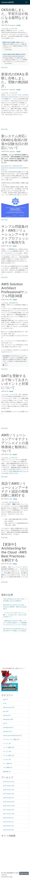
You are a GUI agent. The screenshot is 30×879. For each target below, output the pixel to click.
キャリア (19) (7, 751)
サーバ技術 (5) (7, 763)
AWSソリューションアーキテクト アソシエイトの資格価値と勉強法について (14, 443)
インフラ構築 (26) (8, 747)
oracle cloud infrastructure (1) (12, 735)
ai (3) (4, 703)
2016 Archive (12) (8, 789)
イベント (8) (7, 743)
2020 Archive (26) (9, 806)
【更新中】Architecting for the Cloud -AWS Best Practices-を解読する (14, 552)
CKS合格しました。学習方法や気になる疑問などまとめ (14, 16)
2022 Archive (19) (8, 814)
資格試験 (18, 25)
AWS (10, 246)
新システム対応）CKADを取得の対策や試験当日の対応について (14, 142)
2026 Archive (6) (8, 830)
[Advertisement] (15, 650)
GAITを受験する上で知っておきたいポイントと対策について (14, 382)
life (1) (5, 723)
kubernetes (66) (8, 719)
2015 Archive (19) (8, 785)
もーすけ (12, 394)
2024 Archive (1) (8, 822)
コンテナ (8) (7, 759)
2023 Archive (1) (8, 818)
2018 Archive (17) (8, 797)
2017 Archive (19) (8, 793)
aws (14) (5, 711)
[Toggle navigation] (26, 2)
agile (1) (5, 699)
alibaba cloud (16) (8, 707)
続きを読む (4, 67)
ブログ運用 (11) (7, 767)
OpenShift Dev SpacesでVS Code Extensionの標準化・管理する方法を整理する (14, 607)
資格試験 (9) (7, 771)
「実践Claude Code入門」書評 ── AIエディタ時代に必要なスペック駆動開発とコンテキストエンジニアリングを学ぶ (15, 622)
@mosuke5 (4, 166)
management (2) (8, 727)
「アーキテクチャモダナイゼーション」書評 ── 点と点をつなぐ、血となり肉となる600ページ (15, 615)
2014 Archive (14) (8, 781)
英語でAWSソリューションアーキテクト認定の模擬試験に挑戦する (14, 489)
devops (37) (7, 715)
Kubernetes (12, 25)
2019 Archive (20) (8, 802)
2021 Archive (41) (8, 810)
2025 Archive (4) (8, 826)
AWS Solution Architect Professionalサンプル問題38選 (14, 290)
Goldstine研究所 (7, 2)
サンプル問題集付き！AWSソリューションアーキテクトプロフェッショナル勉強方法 (15, 234)
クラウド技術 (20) (8, 755)
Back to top (24, 873)
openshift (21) (7, 731)
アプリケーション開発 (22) (11, 739)
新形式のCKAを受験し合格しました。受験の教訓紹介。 (14, 80)
